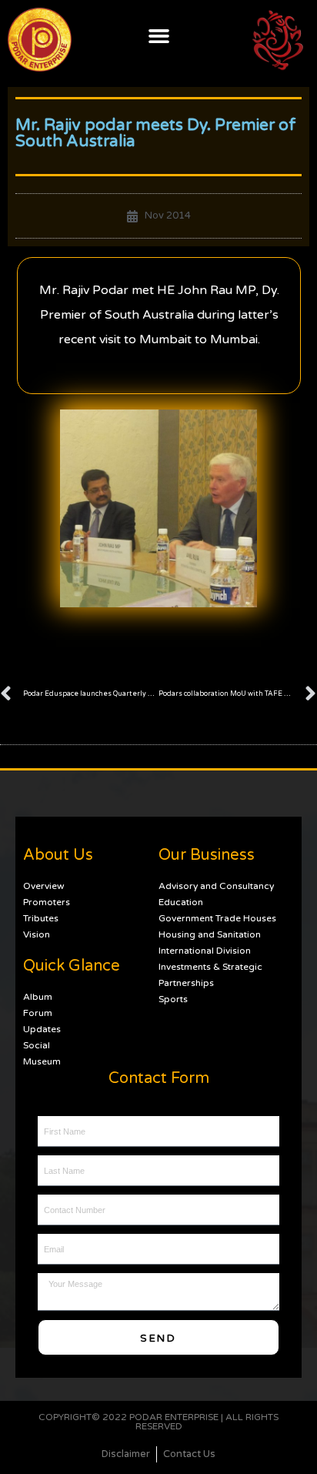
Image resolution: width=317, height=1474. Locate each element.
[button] (158, 35)
